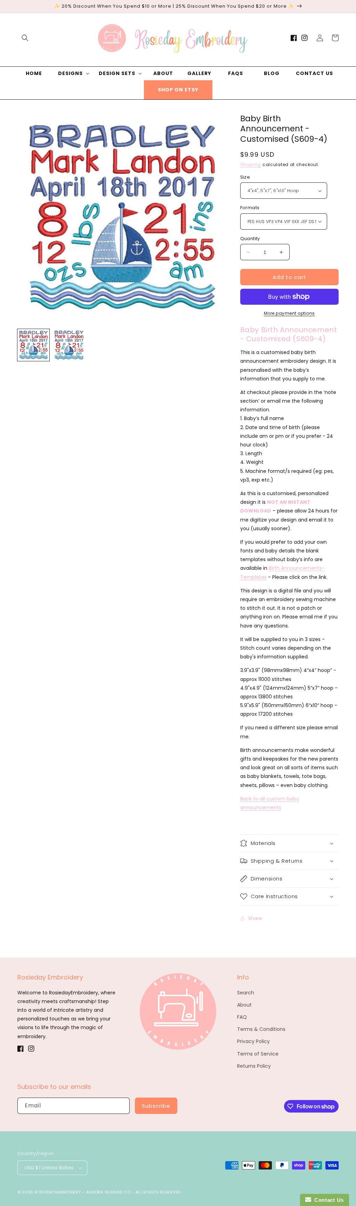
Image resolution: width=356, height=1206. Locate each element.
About (244, 1004)
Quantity (250, 238)
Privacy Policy (253, 1041)
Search (245, 992)
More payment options (289, 313)
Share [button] (255, 918)
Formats (250, 207)
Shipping (250, 164)
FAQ (242, 1017)
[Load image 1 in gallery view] (33, 345)
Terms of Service (257, 1053)
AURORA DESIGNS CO (108, 1192)
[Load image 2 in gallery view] (69, 345)
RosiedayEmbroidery (58, 1192)
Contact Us (327, 1200)
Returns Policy (254, 1066)
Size (245, 177)
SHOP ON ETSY (178, 89)
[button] (25, 38)
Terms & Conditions (261, 1029)
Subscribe (156, 1105)
